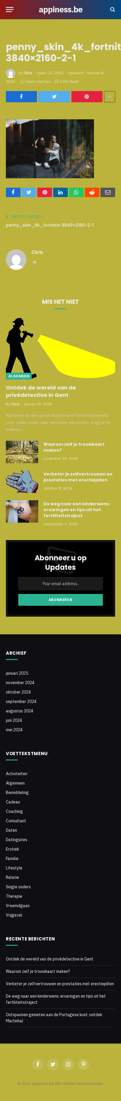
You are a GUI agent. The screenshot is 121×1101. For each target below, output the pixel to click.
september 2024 (21, 701)
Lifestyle (14, 868)
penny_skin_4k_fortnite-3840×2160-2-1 (50, 225)
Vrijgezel (14, 915)
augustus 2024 (19, 711)
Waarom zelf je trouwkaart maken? (38, 971)
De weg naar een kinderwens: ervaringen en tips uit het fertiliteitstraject (76, 510)
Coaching (14, 811)
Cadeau (13, 802)
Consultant (16, 820)
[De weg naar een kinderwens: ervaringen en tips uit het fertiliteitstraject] (22, 511)
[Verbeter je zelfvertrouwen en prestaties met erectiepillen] (22, 482)
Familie (12, 858)
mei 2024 (14, 729)
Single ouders (18, 886)
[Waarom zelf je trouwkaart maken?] (22, 452)
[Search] (112, 9)
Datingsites (16, 839)
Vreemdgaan (18, 905)
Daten (11, 830)
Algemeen (18, 376)
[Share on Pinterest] (86, 96)
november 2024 (20, 682)
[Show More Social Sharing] (109, 96)
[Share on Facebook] (21, 96)
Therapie (14, 896)
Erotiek (12, 849)
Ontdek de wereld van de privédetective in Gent (41, 391)
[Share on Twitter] (54, 96)
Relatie (12, 877)
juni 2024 (14, 720)
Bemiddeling (17, 792)
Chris (27, 72)
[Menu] (10, 9)
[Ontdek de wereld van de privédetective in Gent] (60, 348)
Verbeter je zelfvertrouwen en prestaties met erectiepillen (77, 477)
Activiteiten (16, 773)
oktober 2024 (18, 692)
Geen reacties (38, 81)
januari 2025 (17, 673)
